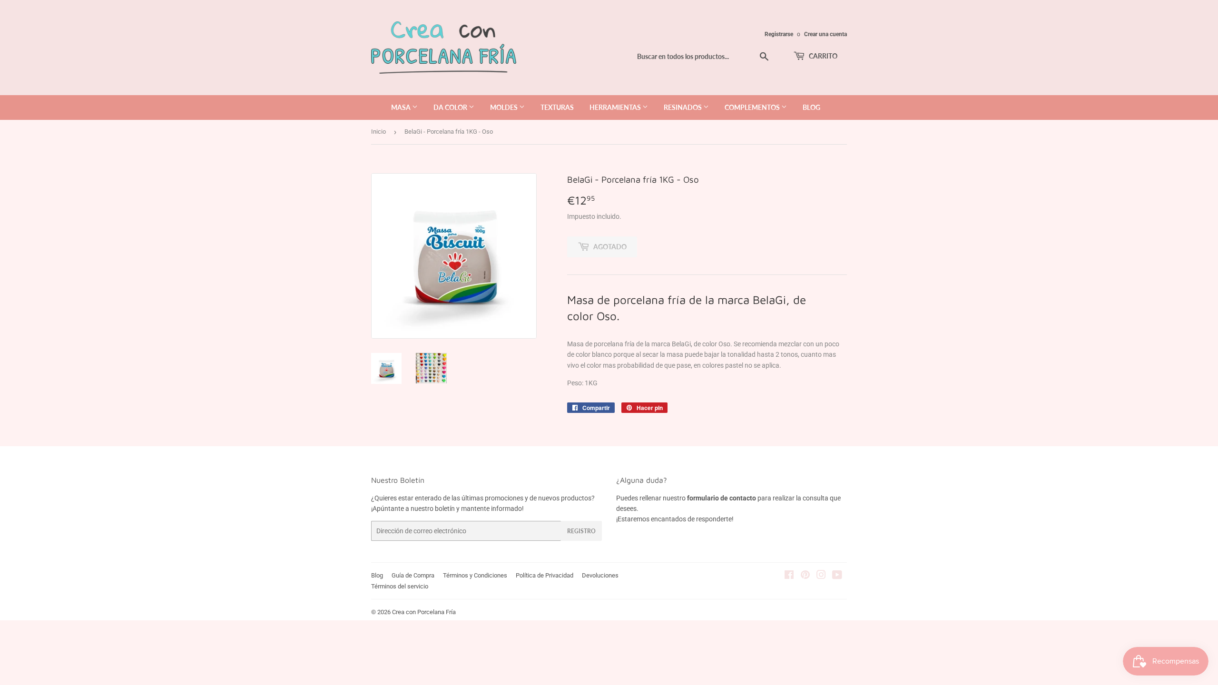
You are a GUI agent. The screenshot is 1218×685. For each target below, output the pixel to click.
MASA (401, 107)
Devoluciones (600, 575)
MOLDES (504, 107)
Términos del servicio (399, 586)
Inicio (378, 131)
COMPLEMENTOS (753, 107)
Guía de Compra (413, 575)
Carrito (822, 56)
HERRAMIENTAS (615, 107)
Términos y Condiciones (475, 575)
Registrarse (779, 34)
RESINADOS (683, 107)
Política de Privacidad (544, 575)
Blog (377, 575)
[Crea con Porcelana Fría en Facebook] (789, 576)
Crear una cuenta (825, 34)
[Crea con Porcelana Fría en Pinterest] (805, 576)
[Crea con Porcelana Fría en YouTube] (837, 576)
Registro (581, 531)
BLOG (811, 107)
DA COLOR (451, 107)
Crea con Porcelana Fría (424, 612)
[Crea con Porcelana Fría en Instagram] (821, 576)
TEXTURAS (557, 107)
